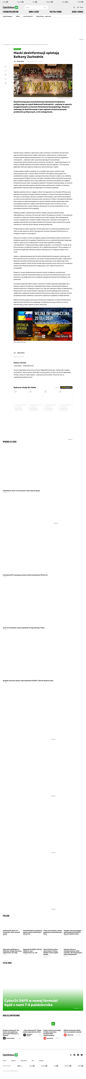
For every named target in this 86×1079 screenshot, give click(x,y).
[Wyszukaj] (44, 7)
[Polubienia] (6, 66)
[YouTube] (81, 1054)
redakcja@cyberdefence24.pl (23, 377)
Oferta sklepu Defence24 (20, 342)
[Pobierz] (6, 79)
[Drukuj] (6, 75)
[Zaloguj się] (74, 7)
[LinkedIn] (78, 1054)
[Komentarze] (6, 71)
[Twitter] (70, 1054)
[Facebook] (74, 1054)
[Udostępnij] (6, 83)
